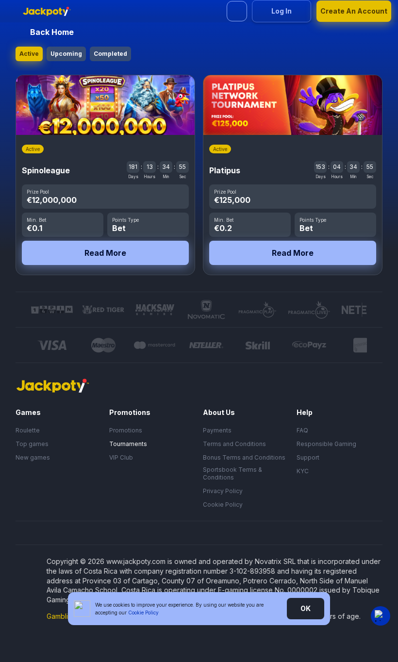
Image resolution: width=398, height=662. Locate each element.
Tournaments (128, 443)
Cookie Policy (223, 504)
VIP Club (121, 457)
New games (33, 457)
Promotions (125, 430)
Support (308, 457)
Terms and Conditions (234, 443)
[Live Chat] (380, 616)
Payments (217, 430)
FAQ (302, 430)
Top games (32, 443)
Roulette (28, 430)
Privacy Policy (223, 491)
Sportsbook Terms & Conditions (232, 473)
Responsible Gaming (326, 443)
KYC (303, 471)
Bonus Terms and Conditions (244, 457)
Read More (105, 253)
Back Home (52, 32)
